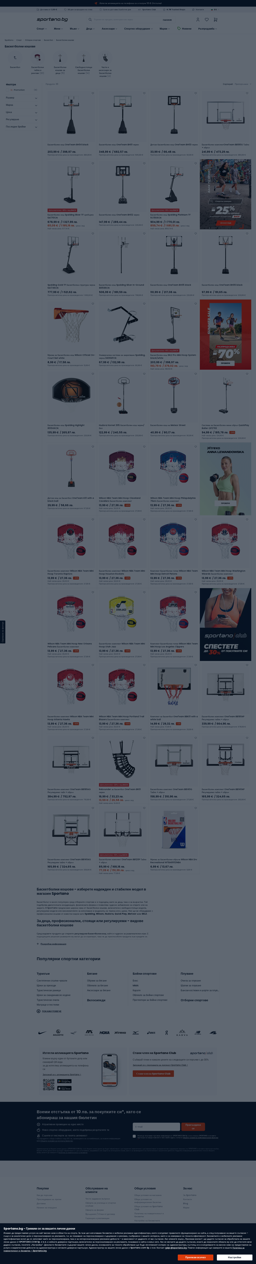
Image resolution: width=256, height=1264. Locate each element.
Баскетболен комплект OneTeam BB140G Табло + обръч (171, 791)
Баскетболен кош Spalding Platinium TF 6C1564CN (170, 216)
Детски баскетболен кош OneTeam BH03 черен (174, 144)
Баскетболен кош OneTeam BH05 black (170, 284)
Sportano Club (149, 9)
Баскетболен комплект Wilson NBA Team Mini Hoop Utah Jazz (122, 645)
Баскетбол (48, 40)
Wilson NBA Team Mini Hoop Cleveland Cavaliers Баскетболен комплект (119, 499)
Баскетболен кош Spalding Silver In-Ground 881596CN (121, 286)
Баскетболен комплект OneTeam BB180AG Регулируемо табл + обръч (69, 791)
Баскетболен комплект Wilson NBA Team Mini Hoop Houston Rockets (122, 572)
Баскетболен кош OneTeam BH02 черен (119, 214)
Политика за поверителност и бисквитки (73, 1152)
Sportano (9, 40)
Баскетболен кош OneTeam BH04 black (68, 144)
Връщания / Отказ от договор (100, 1214)
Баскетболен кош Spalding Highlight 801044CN (66, 427)
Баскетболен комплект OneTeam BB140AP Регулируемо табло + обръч (223, 791)
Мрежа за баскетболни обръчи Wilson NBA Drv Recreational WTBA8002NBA (173, 861)
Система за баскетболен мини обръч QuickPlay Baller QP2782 (225, 427)
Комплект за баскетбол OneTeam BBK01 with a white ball (174, 718)
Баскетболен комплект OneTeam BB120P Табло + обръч (122, 861)
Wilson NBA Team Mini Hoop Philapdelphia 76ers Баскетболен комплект (173, 499)
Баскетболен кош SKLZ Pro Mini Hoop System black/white (173, 356)
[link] (198, 19)
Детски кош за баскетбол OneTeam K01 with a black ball (71, 499)
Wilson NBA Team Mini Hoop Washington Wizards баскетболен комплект (223, 572)
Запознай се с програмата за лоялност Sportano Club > (160, 1065)
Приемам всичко (195, 1257)
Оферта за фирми (94, 1209)
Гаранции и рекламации (97, 1218)
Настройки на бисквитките (147, 1220)
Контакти (200, 9)
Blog (185, 1203)
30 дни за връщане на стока (80, 9)
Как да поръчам (44, 1195)
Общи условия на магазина (147, 1195)
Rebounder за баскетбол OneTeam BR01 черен (120, 791)
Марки (163, 29)
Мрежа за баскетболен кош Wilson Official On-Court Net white (71, 356)
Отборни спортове (33, 40)
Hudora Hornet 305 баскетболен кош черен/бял (121, 427)
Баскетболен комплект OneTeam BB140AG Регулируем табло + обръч (69, 861)
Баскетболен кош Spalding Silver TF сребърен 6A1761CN (71, 216)
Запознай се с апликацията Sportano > (62, 1074)
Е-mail (139, 1126)
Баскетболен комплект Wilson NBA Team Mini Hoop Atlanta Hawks (70, 718)
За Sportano (189, 1195)
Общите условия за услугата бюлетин (56, 1141)
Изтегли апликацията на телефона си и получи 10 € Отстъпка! (131, 3)
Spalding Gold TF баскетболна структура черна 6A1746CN (71, 286)
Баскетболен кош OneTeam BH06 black (222, 284)
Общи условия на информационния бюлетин (147, 1201)
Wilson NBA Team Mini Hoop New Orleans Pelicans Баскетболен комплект (70, 645)
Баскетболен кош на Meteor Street (167, 425)
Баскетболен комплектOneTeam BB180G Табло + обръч (225, 146)
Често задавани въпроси (97, 1198)
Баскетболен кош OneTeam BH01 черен (119, 144)
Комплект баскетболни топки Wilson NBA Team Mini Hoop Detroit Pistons (174, 572)
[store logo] (52, 19)
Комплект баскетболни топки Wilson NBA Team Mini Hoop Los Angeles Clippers (174, 645)
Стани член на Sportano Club (153, 1073)
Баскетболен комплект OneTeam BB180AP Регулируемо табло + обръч (223, 718)
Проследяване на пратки (49, 1199)
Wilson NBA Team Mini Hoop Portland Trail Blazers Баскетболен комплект (121, 718)
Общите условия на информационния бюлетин (200, 1138)
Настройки (234, 1257)
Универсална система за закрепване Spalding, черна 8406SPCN (122, 356)
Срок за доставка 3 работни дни (117, 9)
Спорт (19, 40)
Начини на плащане (47, 1207)
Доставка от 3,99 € (48, 9)
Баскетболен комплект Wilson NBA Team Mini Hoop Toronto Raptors (70, 572)
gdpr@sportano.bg (176, 1247)
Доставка (41, 1203)
